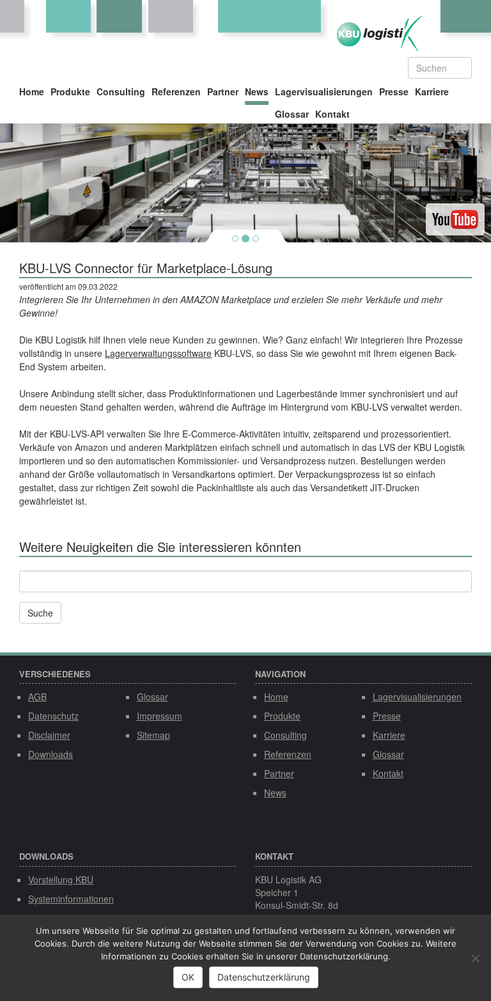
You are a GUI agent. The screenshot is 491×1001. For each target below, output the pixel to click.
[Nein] (475, 958)
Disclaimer (49, 735)
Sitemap (153, 735)
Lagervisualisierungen (324, 91)
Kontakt (332, 113)
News (257, 91)
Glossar (292, 113)
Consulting (121, 91)
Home (31, 91)
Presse (394, 91)
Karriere (432, 91)
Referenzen (176, 91)
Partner (222, 91)
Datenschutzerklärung (263, 977)
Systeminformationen (71, 898)
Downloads (50, 754)
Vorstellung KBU (60, 879)
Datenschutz (53, 715)
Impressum (159, 715)
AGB (37, 696)
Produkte (70, 91)
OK (188, 977)
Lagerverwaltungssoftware (158, 353)
